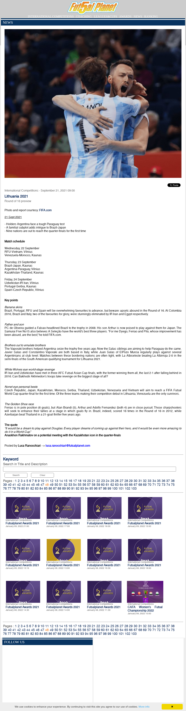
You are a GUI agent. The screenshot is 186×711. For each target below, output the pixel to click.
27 (121, 481)
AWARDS (125, 16)
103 (134, 488)
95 (91, 488)
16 (70, 481)
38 (173, 481)
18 (79, 481)
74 (168, 485)
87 (55, 488)
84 (41, 488)
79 (18, 488)
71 (154, 485)
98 (105, 488)
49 (51, 485)
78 (14, 488)
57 (89, 485)
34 (154, 481)
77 (9, 488)
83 (37, 488)
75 (173, 485)
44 (28, 485)
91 (73, 488)
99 (109, 488)
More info (144, 706)
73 (163, 485)
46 (37, 485)
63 (117, 485)
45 (33, 485)
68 (140, 485)
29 (131, 481)
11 (47, 481)
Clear (42, 475)
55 (79, 485)
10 (42, 481)
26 (117, 481)
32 (145, 481)
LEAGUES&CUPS (105, 16)
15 (65, 481)
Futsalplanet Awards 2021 (22, 523)
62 (112, 485)
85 (46, 488)
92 (77, 488)
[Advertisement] (138, 671)
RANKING (151, 16)
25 (112, 481)
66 (131, 485)
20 (89, 481)
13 (56, 481)
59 (98, 485)
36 (163, 481)
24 (107, 481)
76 (5, 488)
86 (50, 488)
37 (168, 481)
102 (127, 488)
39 (5, 485)
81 (27, 488)
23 (103, 481)
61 (107, 485)
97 (100, 488)
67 (135, 485)
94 (86, 488)
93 (82, 488)
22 (98, 481)
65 (126, 485)
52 (65, 485)
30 (135, 481)
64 (121, 485)
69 (145, 485)
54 (75, 485)
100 (115, 488)
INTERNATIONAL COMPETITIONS (51, 16)
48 (47, 485)
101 (121, 488)
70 (149, 485)
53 (70, 485)
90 (68, 488)
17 (75, 481)
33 (149, 481)
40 (9, 485)
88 (59, 488)
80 (23, 488)
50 (56, 485)
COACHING (84, 16)
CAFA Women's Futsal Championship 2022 (145, 608)
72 (159, 485)
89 (64, 488)
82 (32, 488)
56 (84, 485)
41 (14, 485)
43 (23, 485)
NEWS (138, 16)
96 (96, 488)
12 (51, 481)
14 (61, 481)
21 (93, 481)
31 (140, 481)
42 (19, 485)
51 (61, 485)
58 (93, 485)
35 (159, 481)
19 (84, 481)
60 (103, 485)
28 (126, 481)
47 (42, 485)
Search (16, 475)
